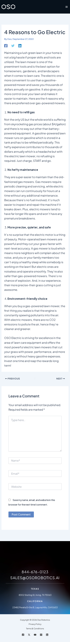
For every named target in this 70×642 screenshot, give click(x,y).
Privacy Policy (35, 624)
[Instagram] (41, 634)
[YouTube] (35, 634)
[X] (29, 634)
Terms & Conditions (35, 628)
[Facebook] (5, 45)
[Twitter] (12, 45)
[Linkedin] (19, 45)
